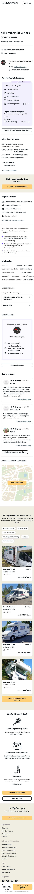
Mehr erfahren (17, 798)
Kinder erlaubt (22, 528)
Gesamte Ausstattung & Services (17, 130)
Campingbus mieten (9, 856)
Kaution (5, 265)
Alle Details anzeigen (9, 170)
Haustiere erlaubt (8, 528)
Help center (6, 872)
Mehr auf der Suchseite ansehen (17, 699)
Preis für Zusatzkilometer (11, 280)
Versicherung (6, 845)
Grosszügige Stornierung (11, 537)
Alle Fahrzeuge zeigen (17, 793)
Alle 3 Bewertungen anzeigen (14, 452)
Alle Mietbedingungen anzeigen (13, 220)
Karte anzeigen (17, 483)
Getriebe (5, 158)
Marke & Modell (7, 150)
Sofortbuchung (8, 541)
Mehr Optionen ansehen (18, 187)
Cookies (4, 837)
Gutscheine (6, 834)
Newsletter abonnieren (17, 818)
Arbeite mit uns (7, 831)
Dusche (25, 537)
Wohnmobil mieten (8, 850)
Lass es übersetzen (24, 400)
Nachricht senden (17, 365)
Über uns (5, 828)
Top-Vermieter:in (8, 532)
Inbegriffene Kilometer (10, 276)
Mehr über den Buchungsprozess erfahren (17, 891)
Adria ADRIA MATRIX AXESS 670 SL (21, 151)
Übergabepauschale (10, 269)
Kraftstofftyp (17, 155)
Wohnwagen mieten (9, 853)
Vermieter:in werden (9, 847)
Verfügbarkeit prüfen (22, 887)
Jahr (3, 155)
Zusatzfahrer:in (8, 273)
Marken (4, 859)
